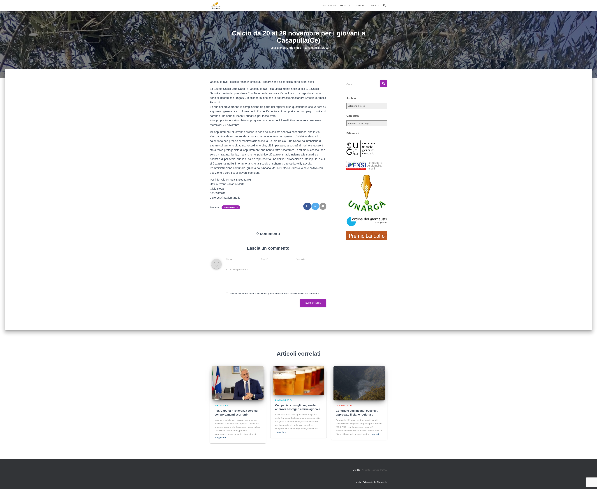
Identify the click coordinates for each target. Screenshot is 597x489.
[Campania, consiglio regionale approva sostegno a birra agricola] (298, 380)
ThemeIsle (382, 482)
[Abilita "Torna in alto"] (591, 483)
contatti (374, 6)
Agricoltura (221, 405)
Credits (356, 470)
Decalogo (345, 6)
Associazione (329, 6)
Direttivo (360, 6)
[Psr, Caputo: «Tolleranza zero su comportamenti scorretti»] (238, 383)
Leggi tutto (220, 437)
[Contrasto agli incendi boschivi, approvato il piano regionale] (359, 383)
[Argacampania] (215, 5)
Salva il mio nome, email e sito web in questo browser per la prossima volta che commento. (275, 293)
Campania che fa (231, 207)
